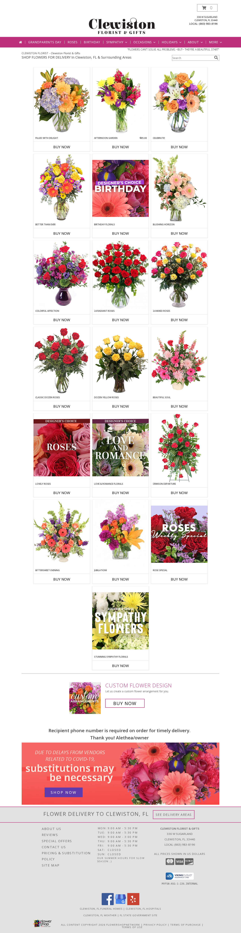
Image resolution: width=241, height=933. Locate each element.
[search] (216, 58)
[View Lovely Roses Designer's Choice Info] (62, 447)
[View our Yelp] (133, 904)
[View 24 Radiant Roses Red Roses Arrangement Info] (120, 275)
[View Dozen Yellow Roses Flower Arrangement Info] (120, 361)
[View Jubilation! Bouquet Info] (120, 534)
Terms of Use (132, 927)
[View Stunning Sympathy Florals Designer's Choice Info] (120, 620)
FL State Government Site (139, 915)
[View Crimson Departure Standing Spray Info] (179, 447)
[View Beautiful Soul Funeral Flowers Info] (179, 361)
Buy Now (61, 146)
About (193, 42)
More (213, 42)
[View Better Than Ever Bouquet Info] (62, 188)
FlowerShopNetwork (123, 924)
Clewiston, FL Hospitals (143, 908)
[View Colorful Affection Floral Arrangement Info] (62, 275)
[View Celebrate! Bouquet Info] (179, 102)
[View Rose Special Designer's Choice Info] (179, 534)
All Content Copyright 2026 (83, 924)
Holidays (170, 42)
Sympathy (115, 42)
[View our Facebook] (108, 904)
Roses (73, 42)
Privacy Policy (155, 924)
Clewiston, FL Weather (100, 915)
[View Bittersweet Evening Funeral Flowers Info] (62, 534)
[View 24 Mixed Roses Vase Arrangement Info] (179, 275)
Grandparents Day (44, 42)
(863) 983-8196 (208, 23)
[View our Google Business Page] (120, 904)
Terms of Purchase (185, 924)
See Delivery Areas (174, 814)
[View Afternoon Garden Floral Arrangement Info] (120, 102)
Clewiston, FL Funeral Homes (101, 908)
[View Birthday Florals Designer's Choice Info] (120, 188)
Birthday (92, 42)
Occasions (142, 42)
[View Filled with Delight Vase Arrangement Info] (62, 102)
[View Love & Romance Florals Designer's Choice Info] (120, 447)
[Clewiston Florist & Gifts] (122, 20)
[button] (207, 7)
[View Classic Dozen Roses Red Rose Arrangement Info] (62, 361)
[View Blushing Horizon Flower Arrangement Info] (179, 188)
